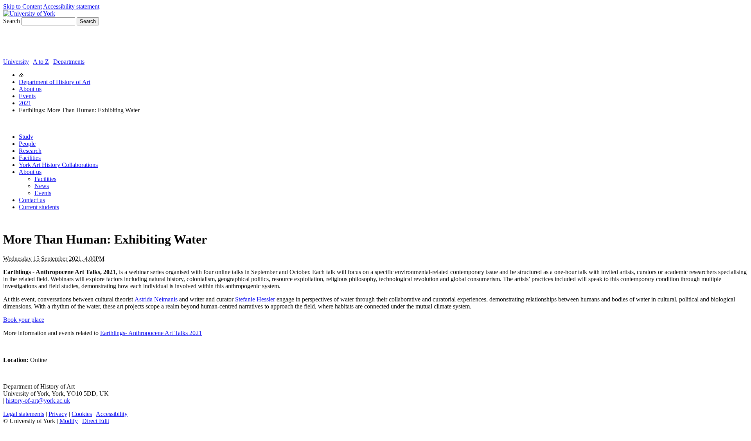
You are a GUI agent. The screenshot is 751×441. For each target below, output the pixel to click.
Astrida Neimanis (156, 299)
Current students (39, 207)
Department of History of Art (54, 82)
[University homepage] (21, 75)
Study (26, 136)
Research (30, 150)
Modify (68, 421)
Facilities (30, 157)
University (16, 61)
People (27, 143)
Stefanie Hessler (255, 299)
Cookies (82, 414)
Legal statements (23, 414)
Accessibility (112, 414)
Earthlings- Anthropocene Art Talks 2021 (151, 333)
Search (11, 21)
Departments (68, 61)
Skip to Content (22, 6)
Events (27, 96)
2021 (25, 103)
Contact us (32, 200)
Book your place (23, 319)
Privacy (58, 414)
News (41, 186)
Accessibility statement (71, 6)
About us (30, 89)
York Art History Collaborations (58, 164)
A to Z (41, 61)
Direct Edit (95, 421)
